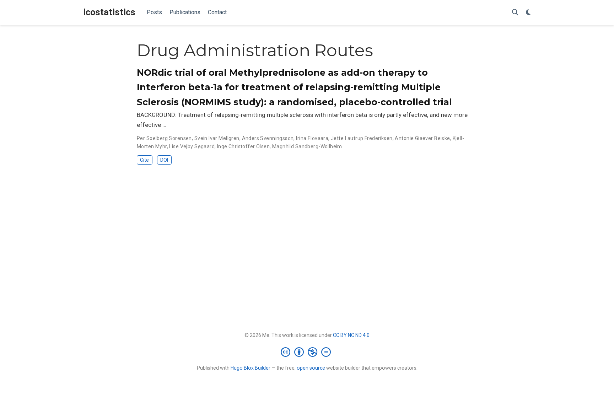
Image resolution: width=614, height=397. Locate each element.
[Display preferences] (528, 13)
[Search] (515, 13)
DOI (164, 160)
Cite (144, 160)
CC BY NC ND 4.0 (351, 335)
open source (311, 368)
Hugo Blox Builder (250, 368)
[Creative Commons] (307, 351)
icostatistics (109, 12)
